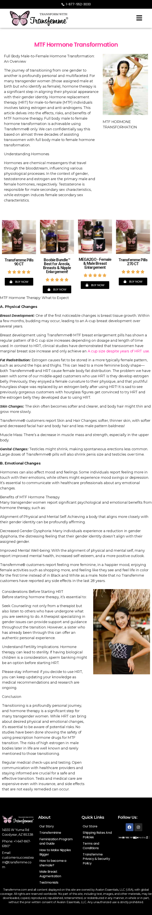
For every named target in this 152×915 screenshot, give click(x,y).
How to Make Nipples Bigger (55, 852)
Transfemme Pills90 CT (19, 262)
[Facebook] (130, 827)
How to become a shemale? (52, 862)
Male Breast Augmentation (50, 873)
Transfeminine (50, 832)
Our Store (90, 826)
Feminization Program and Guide (56, 841)
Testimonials (48, 882)
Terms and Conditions (91, 845)
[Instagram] (138, 827)
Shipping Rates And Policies (97, 834)
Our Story (46, 826)
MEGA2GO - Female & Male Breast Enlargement (95, 263)
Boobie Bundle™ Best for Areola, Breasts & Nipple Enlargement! (57, 265)
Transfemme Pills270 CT (133, 261)
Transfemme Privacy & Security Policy (96, 859)
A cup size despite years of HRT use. (119, 351)
